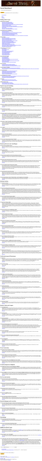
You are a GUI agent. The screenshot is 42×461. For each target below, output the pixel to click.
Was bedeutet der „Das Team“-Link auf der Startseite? (9, 62)
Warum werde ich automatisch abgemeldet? (7, 23)
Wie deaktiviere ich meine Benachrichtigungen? (8, 77)
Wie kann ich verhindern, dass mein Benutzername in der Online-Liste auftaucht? (12, 24)
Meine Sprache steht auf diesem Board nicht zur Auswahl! (9, 33)
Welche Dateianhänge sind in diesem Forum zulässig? (9, 79)
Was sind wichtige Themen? (5, 53)
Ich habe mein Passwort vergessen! (6, 25)
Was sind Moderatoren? (5, 57)
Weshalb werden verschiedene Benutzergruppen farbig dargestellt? (10, 60)
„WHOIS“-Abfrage (21, 440)
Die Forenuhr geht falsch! (5, 31)
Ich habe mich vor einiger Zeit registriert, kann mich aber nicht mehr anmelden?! (12, 26)
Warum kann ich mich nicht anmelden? (7, 22)
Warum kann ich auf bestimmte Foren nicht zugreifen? (9, 42)
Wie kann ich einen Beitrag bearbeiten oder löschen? (9, 38)
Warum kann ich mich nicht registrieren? (7, 28)
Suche (3, 17)
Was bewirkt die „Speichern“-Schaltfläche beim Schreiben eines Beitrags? (11, 45)
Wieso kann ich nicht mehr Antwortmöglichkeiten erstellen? (9, 40)
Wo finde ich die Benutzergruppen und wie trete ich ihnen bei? (10, 59)
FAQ (2, 16)
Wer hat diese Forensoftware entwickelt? (7, 82)
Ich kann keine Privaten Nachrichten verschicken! (8, 64)
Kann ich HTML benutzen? (5, 49)
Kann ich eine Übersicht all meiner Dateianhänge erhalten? (9, 80)
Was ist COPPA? (4, 27)
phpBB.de (14, 431)
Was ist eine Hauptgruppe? (5, 61)
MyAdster (1, 458)
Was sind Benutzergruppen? (5, 58)
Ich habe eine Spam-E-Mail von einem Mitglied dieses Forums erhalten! (11, 65)
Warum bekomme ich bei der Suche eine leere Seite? (9, 72)
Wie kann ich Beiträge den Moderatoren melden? (8, 44)
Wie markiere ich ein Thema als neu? (7, 46)
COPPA (5, 114)
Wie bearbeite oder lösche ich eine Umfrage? (8, 41)
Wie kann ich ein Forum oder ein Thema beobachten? (9, 76)
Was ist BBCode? (4, 48)
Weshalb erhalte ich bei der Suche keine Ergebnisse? (9, 71)
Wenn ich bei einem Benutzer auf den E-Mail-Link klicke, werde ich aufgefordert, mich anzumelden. (15, 35)
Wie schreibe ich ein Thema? (5, 37)
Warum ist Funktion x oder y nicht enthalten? (8, 83)
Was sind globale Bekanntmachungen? (7, 51)
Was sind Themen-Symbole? (5, 54)
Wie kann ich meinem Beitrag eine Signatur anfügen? (9, 39)
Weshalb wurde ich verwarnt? (6, 43)
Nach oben (3, 90)
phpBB (4, 459)
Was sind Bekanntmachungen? (6, 52)
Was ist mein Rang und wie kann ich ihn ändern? (8, 34)
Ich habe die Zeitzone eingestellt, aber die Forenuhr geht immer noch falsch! (12, 32)
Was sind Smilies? (4, 50)
